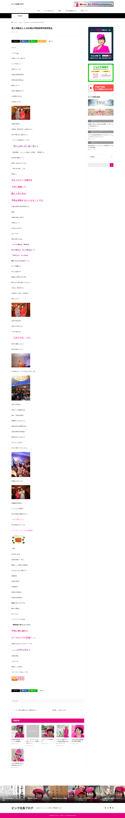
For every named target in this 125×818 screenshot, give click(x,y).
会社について (84, 10)
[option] (12, 794)
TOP (38, 10)
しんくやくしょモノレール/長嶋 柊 (22, 530)
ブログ (20, 16)
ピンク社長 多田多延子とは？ (53, 808)
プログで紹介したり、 (18, 519)
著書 (59, 10)
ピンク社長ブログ (17, 4)
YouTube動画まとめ (70, 10)
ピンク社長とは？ (49, 10)
